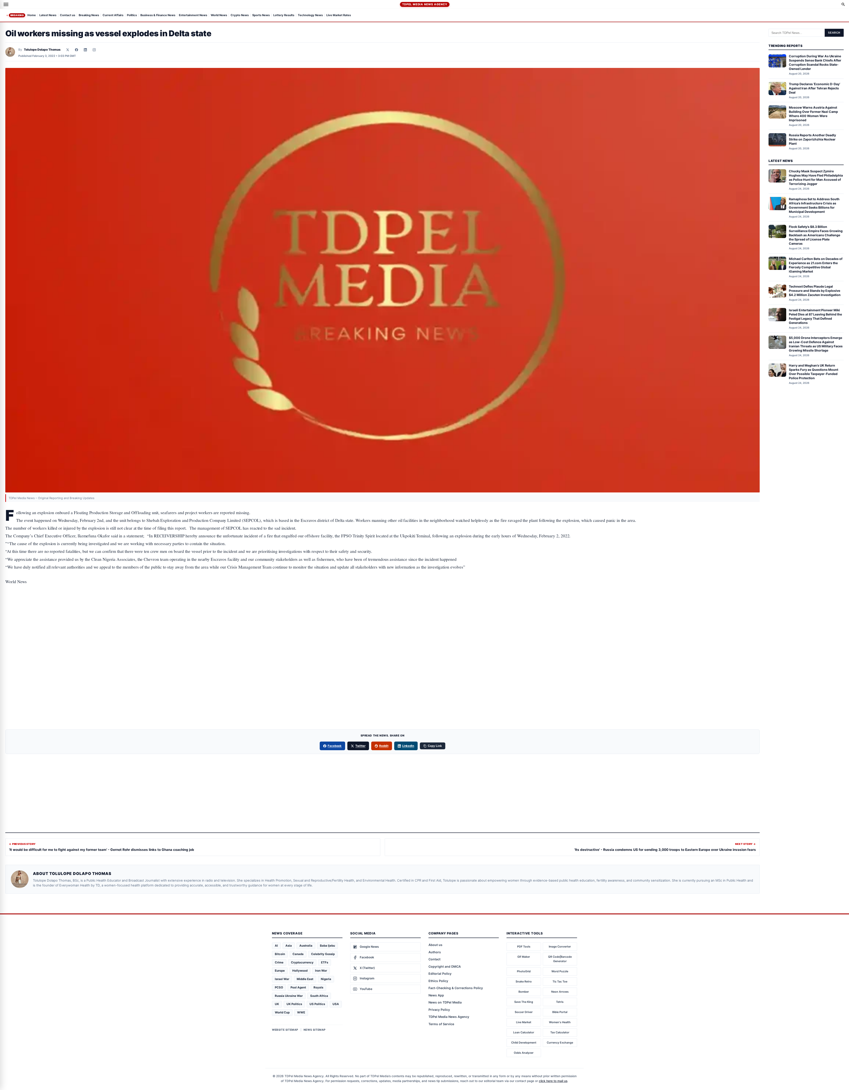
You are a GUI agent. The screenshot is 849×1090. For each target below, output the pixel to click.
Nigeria (326, 979)
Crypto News (240, 15)
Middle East (305, 979)
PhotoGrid (524, 971)
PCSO (279, 987)
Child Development (523, 1042)
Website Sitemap (285, 1029)
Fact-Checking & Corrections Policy (455, 988)
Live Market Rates (338, 15)
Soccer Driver (524, 1012)
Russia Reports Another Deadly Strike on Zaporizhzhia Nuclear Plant (812, 139)
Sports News (261, 15)
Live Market (523, 1022)
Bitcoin (280, 954)
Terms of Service (441, 1024)
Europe (280, 970)
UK (277, 1004)
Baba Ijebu (327, 945)
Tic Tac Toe (560, 981)
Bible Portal (559, 1012)
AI (276, 945)
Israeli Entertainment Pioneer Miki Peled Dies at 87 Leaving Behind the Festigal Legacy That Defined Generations (815, 316)
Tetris (560, 1001)
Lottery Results (283, 15)
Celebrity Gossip (323, 954)
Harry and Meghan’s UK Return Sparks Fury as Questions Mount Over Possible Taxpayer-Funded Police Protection (813, 372)
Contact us (67, 15)
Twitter (360, 746)
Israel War (282, 979)
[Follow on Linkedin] (85, 50)
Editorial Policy (439, 973)
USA (336, 1004)
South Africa (319, 996)
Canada (298, 954)
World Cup (282, 1012)
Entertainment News (193, 15)
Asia (288, 945)
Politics (132, 15)
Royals (318, 987)
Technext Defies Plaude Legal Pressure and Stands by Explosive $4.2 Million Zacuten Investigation (815, 291)
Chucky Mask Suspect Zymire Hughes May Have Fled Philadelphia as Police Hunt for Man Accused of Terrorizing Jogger (816, 177)
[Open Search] (843, 4)
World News (219, 15)
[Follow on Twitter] (68, 50)
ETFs (324, 962)
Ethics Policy (438, 981)
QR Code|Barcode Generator (560, 959)
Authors (434, 952)
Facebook (335, 746)
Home (31, 15)
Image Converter (560, 946)
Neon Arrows (560, 991)
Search (834, 32)
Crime (279, 962)
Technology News (310, 15)
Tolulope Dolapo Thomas (42, 49)
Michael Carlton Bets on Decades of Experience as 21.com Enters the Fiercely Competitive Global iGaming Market (815, 265)
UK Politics (294, 1004)
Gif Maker (523, 956)
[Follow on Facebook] (76, 50)
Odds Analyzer (523, 1052)
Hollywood (300, 970)
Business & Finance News (157, 15)
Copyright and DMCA (444, 966)
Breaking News (89, 15)
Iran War (321, 970)
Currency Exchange (560, 1042)
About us (435, 945)
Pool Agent (298, 987)
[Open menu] (6, 4)
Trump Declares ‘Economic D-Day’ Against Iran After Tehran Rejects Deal (814, 88)
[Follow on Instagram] (94, 50)
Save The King (523, 1001)
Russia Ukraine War (289, 996)
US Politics (317, 1004)
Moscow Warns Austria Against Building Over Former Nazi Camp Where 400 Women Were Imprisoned (813, 114)
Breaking (17, 15)
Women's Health (560, 1022)
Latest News (47, 15)
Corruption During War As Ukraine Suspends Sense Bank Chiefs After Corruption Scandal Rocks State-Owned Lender (815, 62)
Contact (434, 959)
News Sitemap (315, 1029)
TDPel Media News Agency (424, 4)
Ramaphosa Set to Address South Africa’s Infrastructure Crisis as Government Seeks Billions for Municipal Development (814, 205)
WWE (301, 1012)
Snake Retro (524, 981)
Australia (305, 945)
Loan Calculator (523, 1032)
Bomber (523, 991)
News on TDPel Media (445, 1002)
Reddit (383, 746)
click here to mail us (553, 1081)
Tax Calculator (559, 1032)
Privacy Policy (439, 1009)
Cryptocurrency (302, 962)
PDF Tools (523, 946)
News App (436, 995)
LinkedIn (408, 746)
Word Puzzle (559, 971)
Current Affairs (113, 15)
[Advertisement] (382, 608)
